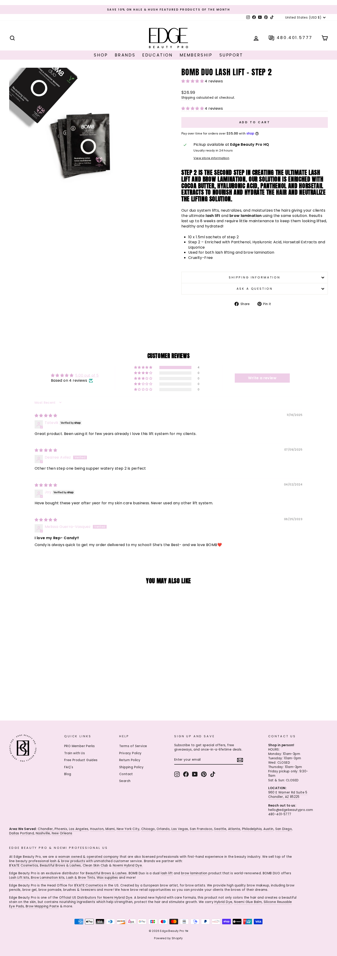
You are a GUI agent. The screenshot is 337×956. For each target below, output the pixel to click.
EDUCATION (157, 55)
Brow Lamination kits (47, 877)
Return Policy (129, 760)
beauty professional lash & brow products (50, 861)
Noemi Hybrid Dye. (128, 865)
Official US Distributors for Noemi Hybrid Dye (95, 897)
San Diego (283, 829)
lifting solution (211, 199)
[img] (46, 415)
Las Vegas (179, 829)
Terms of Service (133, 746)
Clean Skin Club (95, 865)
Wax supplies (107, 877)
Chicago (148, 829)
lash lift (167, 873)
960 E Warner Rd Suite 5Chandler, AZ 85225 (287, 794)
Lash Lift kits (19, 877)
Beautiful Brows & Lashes (60, 865)
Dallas (14, 833)
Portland (27, 833)
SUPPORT (231, 55)
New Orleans (62, 833)
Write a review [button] (262, 378)
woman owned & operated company (88, 857)
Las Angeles (78, 829)
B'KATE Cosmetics (23, 865)
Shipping (188, 97)
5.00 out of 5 (87, 375)
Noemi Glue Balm (248, 902)
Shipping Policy (131, 767)
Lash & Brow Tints (80, 877)
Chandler (45, 829)
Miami (110, 829)
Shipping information (254, 277)
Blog (67, 774)
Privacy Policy (130, 753)
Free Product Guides (81, 760)
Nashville (43, 833)
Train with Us (74, 753)
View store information (211, 158)
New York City (128, 829)
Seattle (220, 829)
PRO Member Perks (79, 746)
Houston (97, 829)
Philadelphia (252, 829)
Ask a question (255, 289)
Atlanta (234, 829)
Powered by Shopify (168, 938)
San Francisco (201, 829)
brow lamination (194, 873)
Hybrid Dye (223, 902)
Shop (101, 55)
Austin (268, 829)
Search (124, 781)
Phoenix (61, 829)
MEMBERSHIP (196, 55)
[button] (193, 81)
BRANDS (125, 55)
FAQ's (68, 767)
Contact (126, 774)
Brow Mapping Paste (42, 906)
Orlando (163, 829)
